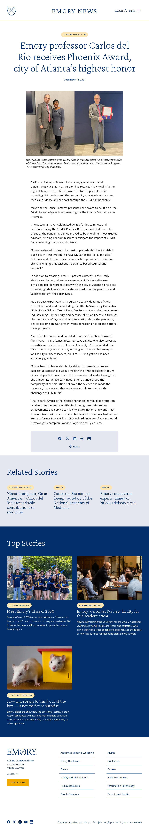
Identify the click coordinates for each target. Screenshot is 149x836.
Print (76, 446)
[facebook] (8, 822)
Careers (112, 769)
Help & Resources (70, 785)
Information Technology (121, 785)
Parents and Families (119, 794)
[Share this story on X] (67, 438)
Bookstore (113, 761)
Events (64, 769)
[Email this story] (89, 438)
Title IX (94, 822)
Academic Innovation (74, 34)
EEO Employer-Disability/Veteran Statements (120, 822)
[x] (14, 822)
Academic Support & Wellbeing (77, 752)
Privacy (86, 822)
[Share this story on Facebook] (59, 438)
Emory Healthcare (70, 761)
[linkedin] (31, 822)
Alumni (111, 752)
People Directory (70, 794)
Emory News (74, 11)
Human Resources (118, 777)
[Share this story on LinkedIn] (74, 438)
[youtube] (26, 822)
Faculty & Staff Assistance (74, 777)
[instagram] (20, 822)
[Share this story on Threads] (82, 438)
